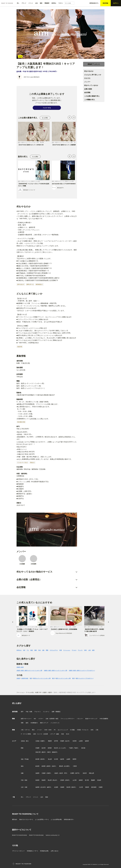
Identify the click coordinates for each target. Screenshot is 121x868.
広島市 (67, 780)
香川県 (87, 780)
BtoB (67, 734)
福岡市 (49, 787)
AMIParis (19, 650)
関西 (47, 650)
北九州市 (43, 787)
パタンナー (80, 718)
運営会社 (14, 819)
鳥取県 (37, 780)
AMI (24, 650)
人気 (89, 650)
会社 (42, 797)
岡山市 (55, 780)
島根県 (43, 780)
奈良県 (85, 773)
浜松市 (54, 766)
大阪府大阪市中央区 (35, 71)
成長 (93, 650)
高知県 (99, 780)
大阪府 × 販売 (20, 667)
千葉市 (76, 748)
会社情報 (87, 92)
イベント (35, 797)
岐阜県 (37, 766)
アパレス (74, 650)
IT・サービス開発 (26, 734)
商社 (33, 730)
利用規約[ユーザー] (32, 851)
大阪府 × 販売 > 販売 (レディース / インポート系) (29, 670)
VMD (85, 650)
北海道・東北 (24, 741)
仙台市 (67, 741)
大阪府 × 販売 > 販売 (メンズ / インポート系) (55, 670)
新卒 (22, 711)
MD (35, 718)
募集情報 (87, 78)
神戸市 (77, 773)
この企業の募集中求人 (92, 96)
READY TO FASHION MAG (19, 835)
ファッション (66, 650)
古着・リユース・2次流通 (40, 734)
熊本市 (73, 787)
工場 (97, 730)
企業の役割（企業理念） (29, 579)
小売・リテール (25, 730)
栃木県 (43, 748)
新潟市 (42, 759)
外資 (60, 650)
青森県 (50, 741)
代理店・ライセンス (82, 730)
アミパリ (80, 650)
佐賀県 (56, 787)
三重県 (75, 766)
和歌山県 (91, 773)
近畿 (22, 773)
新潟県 (37, 759)
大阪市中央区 (24, 678)
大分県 (81, 787)
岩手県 (56, 741)
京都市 (49, 773)
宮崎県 (87, 787)
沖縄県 (100, 787)
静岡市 (49, 766)
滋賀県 (37, 773)
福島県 (87, 741)
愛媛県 (93, 780)
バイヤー (40, 718)
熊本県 (68, 787)
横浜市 (44, 752)
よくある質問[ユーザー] (41, 819)
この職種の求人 (89, 99)
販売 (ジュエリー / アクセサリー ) (84, 678)
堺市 (65, 773)
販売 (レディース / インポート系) (42, 678)
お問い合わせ (54, 851)
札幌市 (42, 741)
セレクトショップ (63, 730)
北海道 (37, 741)
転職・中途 (22, 71)
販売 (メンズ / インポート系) (63, 678)
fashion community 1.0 (52, 835)
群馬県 (50, 748)
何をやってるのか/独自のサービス (35, 571)
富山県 (50, 759)
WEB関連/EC (34, 723)
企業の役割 (88, 89)
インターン (46, 711)
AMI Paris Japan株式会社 (32, 77)
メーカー (39, 730)
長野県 (74, 759)
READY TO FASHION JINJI (36, 835)
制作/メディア (44, 723)
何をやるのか (88, 71)
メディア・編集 (54, 734)
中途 (39, 650)
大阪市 (61, 773)
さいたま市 (62, 748)
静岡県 (43, 766)
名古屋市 (66, 766)
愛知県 (61, 766)
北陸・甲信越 (24, 759)
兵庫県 (72, 773)
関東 (22, 748)
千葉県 (71, 748)
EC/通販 (72, 730)
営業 (22, 723)
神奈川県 (38, 752)
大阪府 (18, 678)
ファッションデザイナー (67, 718)
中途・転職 (29, 711)
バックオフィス (55, 723)
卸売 (92, 730)
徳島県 (81, 780)
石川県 (56, 759)
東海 (22, 766)
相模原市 (54, 752)
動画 (46, 797)
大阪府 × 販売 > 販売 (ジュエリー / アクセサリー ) (82, 670)
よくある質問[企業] (56, 819)
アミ (28, 650)
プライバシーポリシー (18, 851)
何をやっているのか (91, 85)
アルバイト (37, 711)
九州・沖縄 (24, 787)
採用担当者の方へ (69, 819)
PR (54, 730)
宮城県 (62, 741)
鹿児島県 (93, 787)
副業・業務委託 (56, 711)
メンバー (87, 82)
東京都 (83, 748)
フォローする (47, 108)
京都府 (43, 773)
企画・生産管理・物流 (52, 718)
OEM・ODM (47, 730)
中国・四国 (24, 780)
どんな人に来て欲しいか (92, 75)
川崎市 (49, 752)
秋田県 (74, 741)
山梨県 (68, 759)
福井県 (62, 759)
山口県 (74, 780)
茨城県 (37, 748)
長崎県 (62, 787)
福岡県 (37, 787)
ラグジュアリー (54, 650)
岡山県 (50, 780)
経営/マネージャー (26, 718)
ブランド (28, 797)
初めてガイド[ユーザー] (26, 819)
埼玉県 (56, 748)
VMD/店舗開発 (104, 718)
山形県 (81, 741)
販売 (32, 650)
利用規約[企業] (44, 851)
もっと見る (45, 118)
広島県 (62, 780)
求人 (22, 797)
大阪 (43, 650)
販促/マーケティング (91, 718)
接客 (35, 650)
